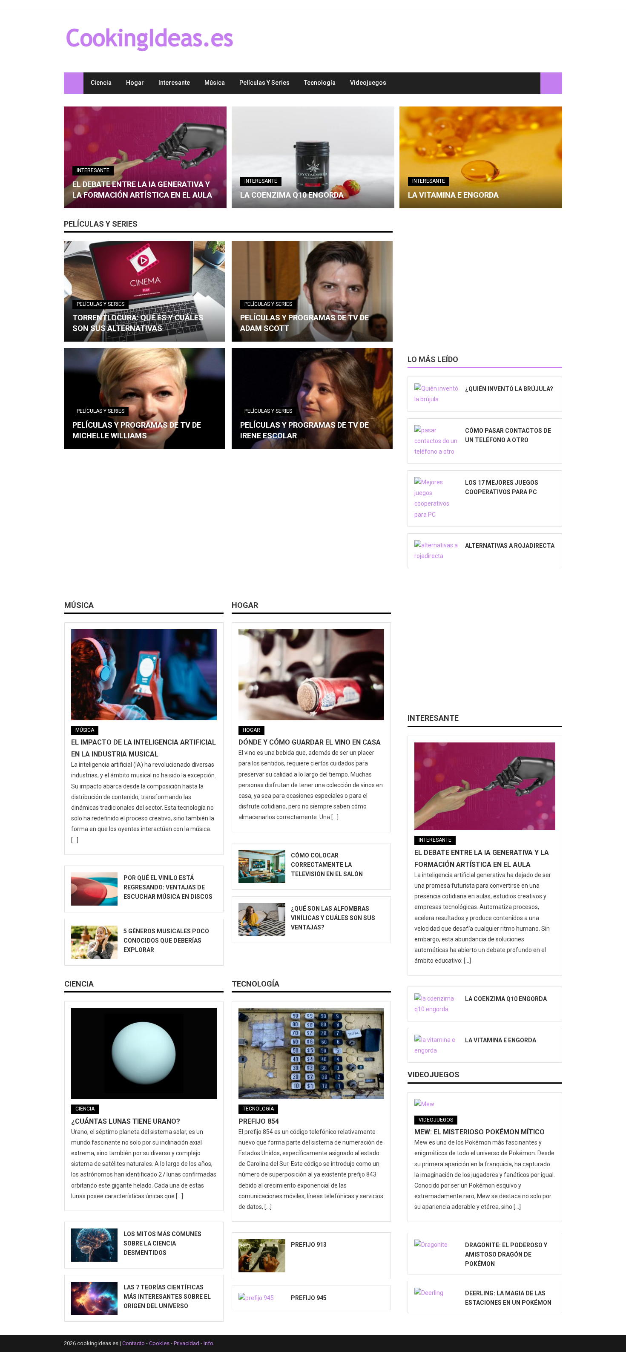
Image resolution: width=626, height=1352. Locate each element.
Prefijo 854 (258, 1121)
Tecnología (320, 82)
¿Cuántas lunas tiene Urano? (125, 1121)
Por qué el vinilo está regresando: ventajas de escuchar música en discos (167, 887)
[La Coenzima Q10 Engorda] (313, 157)
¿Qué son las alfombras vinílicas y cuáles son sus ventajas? (333, 918)
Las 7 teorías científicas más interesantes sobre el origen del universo (167, 1296)
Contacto (133, 1343)
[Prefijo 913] (261, 1255)
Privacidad (186, 1343)
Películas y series (264, 82)
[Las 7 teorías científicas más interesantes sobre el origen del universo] (94, 1298)
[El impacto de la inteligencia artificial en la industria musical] (144, 674)
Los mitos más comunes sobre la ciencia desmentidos (162, 1243)
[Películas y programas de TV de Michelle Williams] (144, 398)
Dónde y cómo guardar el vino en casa (309, 742)
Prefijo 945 (309, 1297)
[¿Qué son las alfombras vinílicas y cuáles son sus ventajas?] (261, 919)
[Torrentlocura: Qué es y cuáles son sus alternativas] (144, 291)
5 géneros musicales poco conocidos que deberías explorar (166, 940)
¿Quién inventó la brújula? (509, 388)
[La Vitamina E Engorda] (480, 157)
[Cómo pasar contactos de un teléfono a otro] (436, 441)
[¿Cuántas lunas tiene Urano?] (144, 1053)
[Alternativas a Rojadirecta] (436, 550)
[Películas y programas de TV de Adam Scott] (312, 291)
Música (214, 82)
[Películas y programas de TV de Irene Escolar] (312, 398)
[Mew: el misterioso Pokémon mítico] (484, 1104)
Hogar (135, 82)
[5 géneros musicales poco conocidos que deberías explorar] (94, 942)
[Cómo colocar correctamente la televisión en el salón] (261, 866)
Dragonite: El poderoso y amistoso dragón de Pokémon (506, 1254)
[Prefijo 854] (311, 1053)
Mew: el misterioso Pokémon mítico (479, 1132)
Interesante (174, 82)
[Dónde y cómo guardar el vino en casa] (311, 674)
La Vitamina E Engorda (453, 194)
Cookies (159, 1343)
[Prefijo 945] (261, 1297)
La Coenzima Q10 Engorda (292, 194)
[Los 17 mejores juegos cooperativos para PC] (436, 498)
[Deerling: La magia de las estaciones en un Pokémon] (436, 1293)
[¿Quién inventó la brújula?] (436, 394)
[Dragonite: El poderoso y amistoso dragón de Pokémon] (436, 1245)
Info (208, 1343)
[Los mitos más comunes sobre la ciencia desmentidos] (94, 1245)
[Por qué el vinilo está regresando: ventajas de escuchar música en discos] (94, 889)
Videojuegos (368, 82)
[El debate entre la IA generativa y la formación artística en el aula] (145, 157)
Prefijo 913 (309, 1244)
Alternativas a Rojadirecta (509, 545)
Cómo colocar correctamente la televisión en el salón (327, 864)
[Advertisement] (228, 527)
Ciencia (101, 82)
